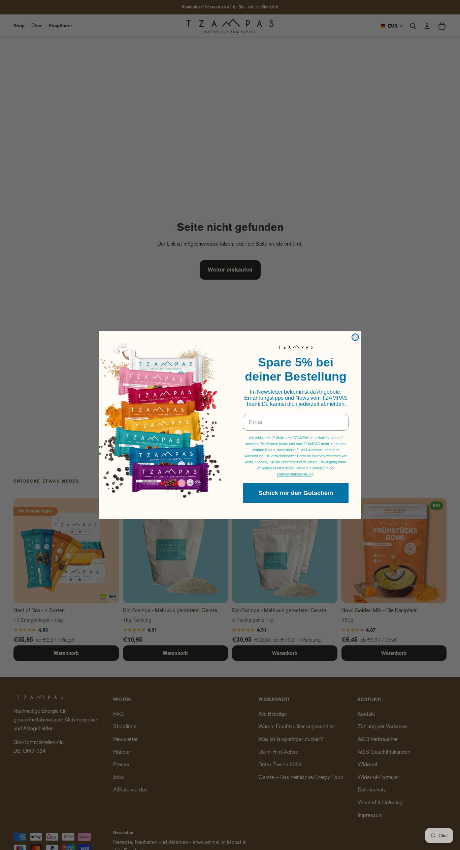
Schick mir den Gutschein (296, 493)
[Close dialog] (355, 337)
